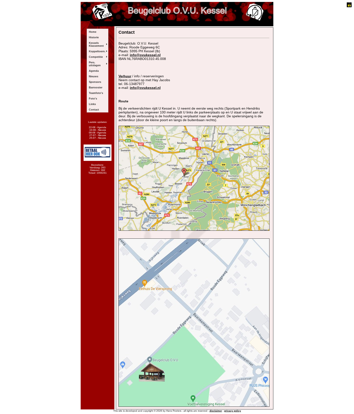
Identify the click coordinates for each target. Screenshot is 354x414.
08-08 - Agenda (97, 132)
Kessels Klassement (96, 44)
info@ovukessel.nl (145, 55)
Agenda (94, 70)
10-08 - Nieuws (97, 130)
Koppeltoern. (97, 51)
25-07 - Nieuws (97, 138)
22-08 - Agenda (97, 127)
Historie (94, 37)
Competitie (96, 56)
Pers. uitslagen (95, 64)
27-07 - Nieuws (97, 135)
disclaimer (216, 410)
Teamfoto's (96, 93)
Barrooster (95, 87)
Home (92, 31)
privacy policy (232, 410)
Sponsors (95, 81)
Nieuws (93, 76)
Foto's (93, 98)
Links (92, 104)
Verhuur (124, 76)
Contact (94, 109)
